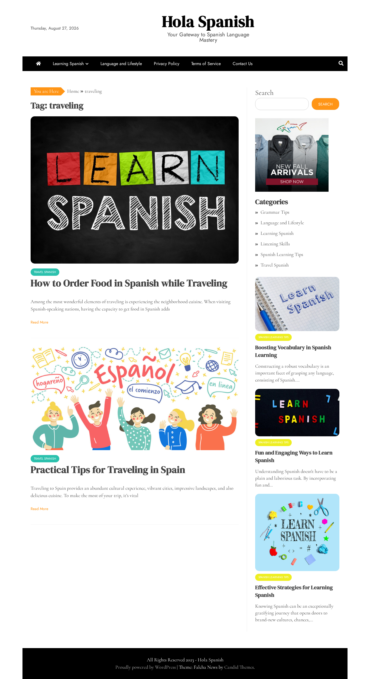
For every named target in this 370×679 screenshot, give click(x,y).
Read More (39, 322)
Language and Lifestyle (121, 63)
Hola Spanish (208, 21)
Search (264, 92)
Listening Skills (275, 244)
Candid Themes (239, 667)
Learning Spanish (68, 63)
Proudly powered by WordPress (146, 667)
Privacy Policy (166, 63)
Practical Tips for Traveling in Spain (108, 469)
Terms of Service (206, 63)
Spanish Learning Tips (282, 254)
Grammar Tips (275, 212)
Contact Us (242, 63)
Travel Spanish (45, 272)
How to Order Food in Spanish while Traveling (129, 283)
